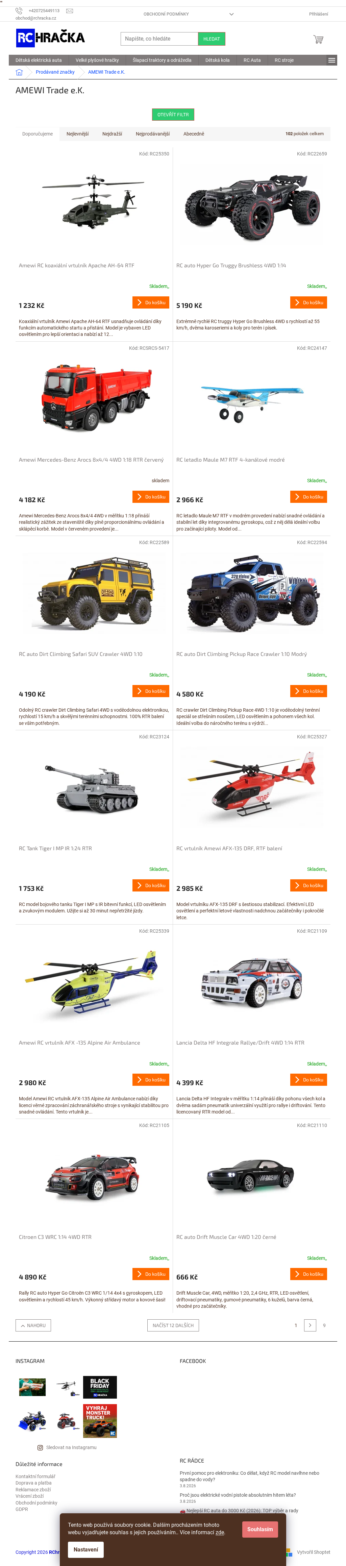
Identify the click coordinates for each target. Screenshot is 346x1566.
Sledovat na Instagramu (71, 1447)
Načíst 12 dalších (173, 1325)
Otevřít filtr (173, 114)
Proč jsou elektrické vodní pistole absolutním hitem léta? (238, 1495)
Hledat (211, 39)
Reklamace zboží (33, 1489)
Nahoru (36, 1325)
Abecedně (193, 134)
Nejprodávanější (153, 134)
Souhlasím (260, 1529)
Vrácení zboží (30, 1496)
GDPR (22, 1509)
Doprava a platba (34, 1483)
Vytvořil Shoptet (313, 1552)
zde (220, 1532)
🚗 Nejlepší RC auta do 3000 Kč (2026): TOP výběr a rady (239, 1510)
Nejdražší (112, 134)
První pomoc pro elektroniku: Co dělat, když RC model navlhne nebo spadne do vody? (249, 1476)
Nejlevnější (78, 134)
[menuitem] (39, 60)
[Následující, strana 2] (310, 1325)
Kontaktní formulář (35, 1476)
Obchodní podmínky (166, 14)
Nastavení (86, 1549)
